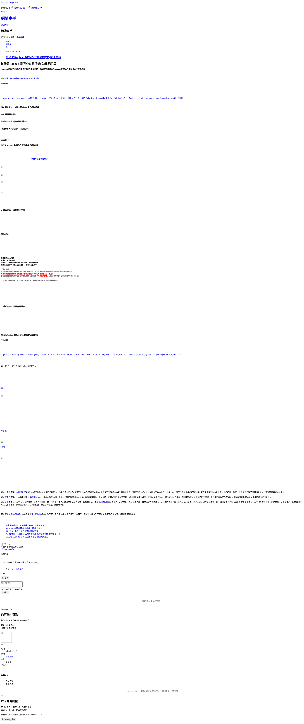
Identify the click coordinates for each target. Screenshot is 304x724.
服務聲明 (174, 691)
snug (3, 388)
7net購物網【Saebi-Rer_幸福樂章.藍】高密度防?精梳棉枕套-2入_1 (33, 534)
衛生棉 (7, 514)
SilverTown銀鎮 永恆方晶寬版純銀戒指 (22, 531)
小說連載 (19, 569)
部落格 (8, 44)
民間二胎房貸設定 (38, 159)
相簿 (8, 41)
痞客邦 (23, 562)
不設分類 (20, 37)
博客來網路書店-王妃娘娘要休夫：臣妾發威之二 (26, 525)
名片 (8, 47)
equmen (17, 497)
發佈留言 (5, 592)
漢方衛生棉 (36, 514)
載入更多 (5, 578)
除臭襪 (7, 492)
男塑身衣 (34, 497)
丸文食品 (24, 502)
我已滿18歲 (6, 719)
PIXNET (134, 691)
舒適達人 (18, 514)
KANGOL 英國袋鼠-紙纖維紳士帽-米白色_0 (24, 528)
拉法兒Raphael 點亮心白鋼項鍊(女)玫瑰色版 (33, 57)
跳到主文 (5, 25)
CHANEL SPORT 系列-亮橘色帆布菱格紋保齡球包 (27, 537)
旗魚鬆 (105, 502)
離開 (13, 719)
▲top (3, 573)
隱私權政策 (165, 691)
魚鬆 (3, 447)
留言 (29, 562)
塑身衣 (4, 431)
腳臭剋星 (22, 492)
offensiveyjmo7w (7, 549)
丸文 (14, 502)
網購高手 (8, 18)
